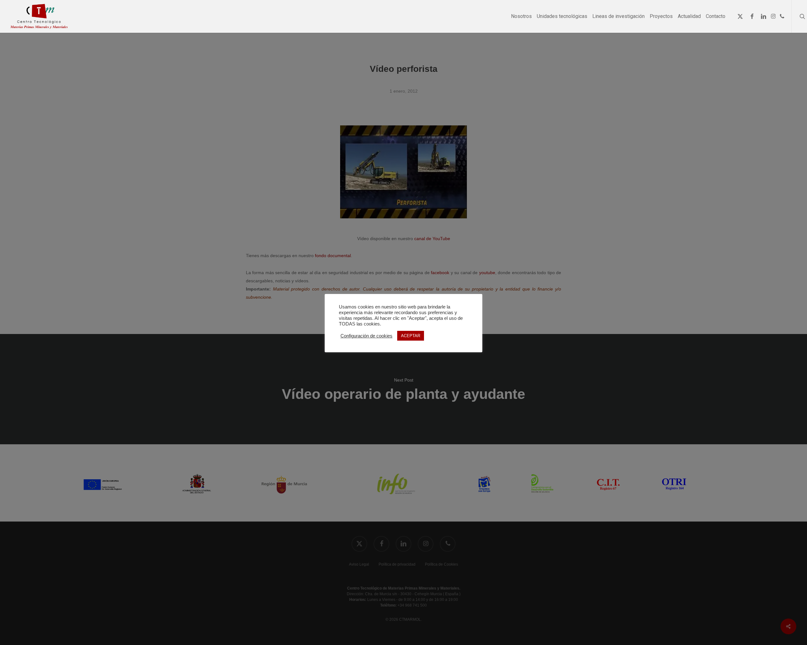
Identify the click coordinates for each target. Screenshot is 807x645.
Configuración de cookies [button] (366, 335)
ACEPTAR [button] (410, 335)
